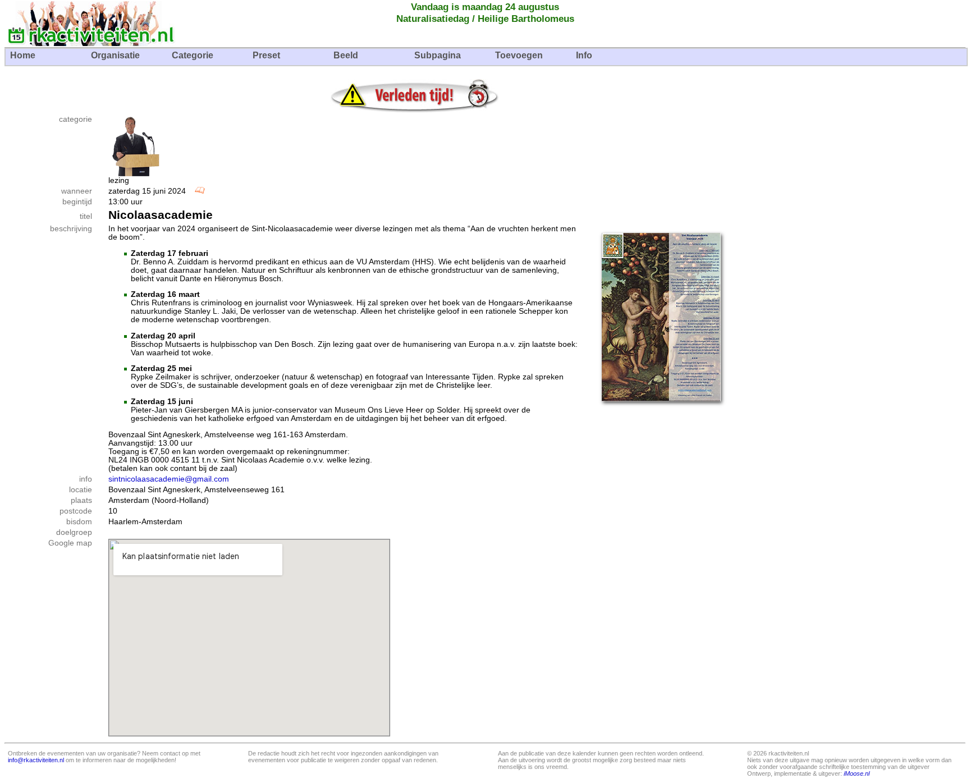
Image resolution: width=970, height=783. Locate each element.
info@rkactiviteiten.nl (36, 760)
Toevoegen (519, 55)
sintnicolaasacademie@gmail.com (168, 479)
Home (22, 55)
